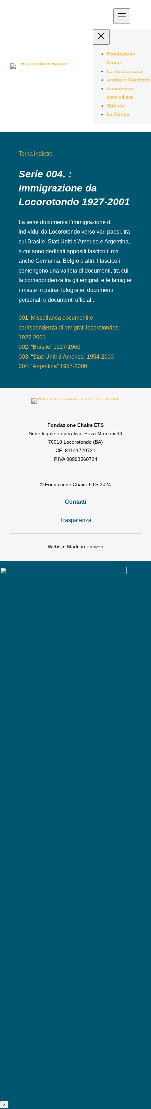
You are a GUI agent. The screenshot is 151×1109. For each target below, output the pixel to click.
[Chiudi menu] (101, 37)
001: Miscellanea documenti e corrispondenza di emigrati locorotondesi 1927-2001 (69, 327)
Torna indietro (36, 153)
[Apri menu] (121, 16)
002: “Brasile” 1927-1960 (49, 347)
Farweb (94, 546)
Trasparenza (75, 520)
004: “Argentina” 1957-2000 (53, 366)
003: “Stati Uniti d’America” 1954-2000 (66, 356)
